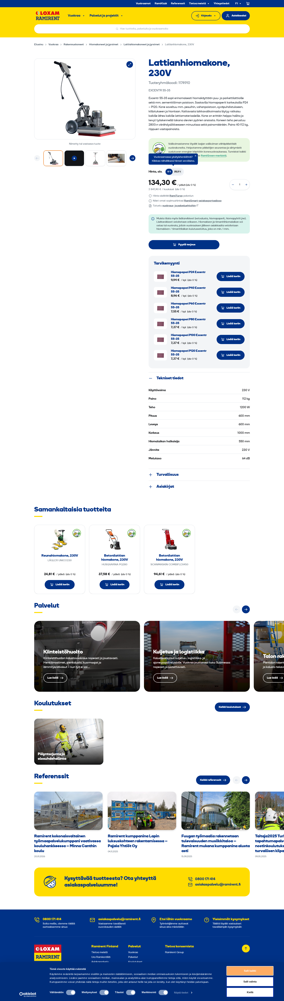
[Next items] (132, 158)
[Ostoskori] (248, 3)
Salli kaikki (250, 970)
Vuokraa (74, 15)
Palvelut (134, 946)
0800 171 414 (205, 879)
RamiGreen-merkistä (213, 155)
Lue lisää (87, 656)
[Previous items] (37, 158)
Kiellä (250, 992)
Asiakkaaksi (239, 15)
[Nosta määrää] (246, 184)
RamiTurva (175, 196)
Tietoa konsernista (179, 946)
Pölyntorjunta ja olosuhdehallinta (68, 742)
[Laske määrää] (233, 184)
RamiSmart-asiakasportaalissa (202, 201)
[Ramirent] (47, 15)
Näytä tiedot (181, 992)
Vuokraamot (143, 3)
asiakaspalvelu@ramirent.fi (218, 885)
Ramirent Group (174, 952)
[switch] (104, 992)
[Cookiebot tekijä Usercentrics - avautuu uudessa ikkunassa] (27, 994)
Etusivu (38, 44)
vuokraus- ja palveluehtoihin (179, 205)
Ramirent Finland (104, 946)
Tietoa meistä (197, 3)
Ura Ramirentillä (100, 957)
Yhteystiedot (221, 3)
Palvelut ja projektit (104, 15)
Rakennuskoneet (74, 44)
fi (236, 3)
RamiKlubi (161, 3)
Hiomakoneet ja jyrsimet (103, 44)
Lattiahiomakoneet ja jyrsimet (142, 44)
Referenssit (178, 3)
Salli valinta (250, 981)
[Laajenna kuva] (129, 64)
